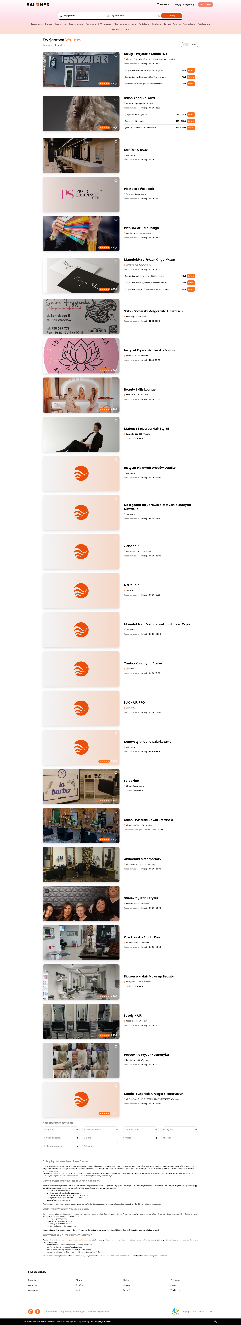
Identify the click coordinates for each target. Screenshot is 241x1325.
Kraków (79, 1285)
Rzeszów (32, 1280)
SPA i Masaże (104, 24)
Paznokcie (90, 24)
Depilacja (156, 24)
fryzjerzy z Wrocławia (62, 1173)
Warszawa (33, 1290)
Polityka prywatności (99, 1311)
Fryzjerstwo (37, 24)
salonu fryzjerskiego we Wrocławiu (76, 1240)
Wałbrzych (175, 1290)
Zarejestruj (188, 4)
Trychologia (189, 24)
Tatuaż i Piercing (172, 24)
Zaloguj (177, 4)
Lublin (78, 1290)
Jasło (173, 1285)
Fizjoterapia (204, 24)
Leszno (126, 1285)
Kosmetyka (60, 24)
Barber (48, 24)
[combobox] (84, 15)
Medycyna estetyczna (125, 24)
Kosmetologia (76, 24)
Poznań (126, 1290)
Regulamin (51, 1311)
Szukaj (172, 15)
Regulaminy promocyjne (72, 1311)
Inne (127, 29)
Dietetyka (117, 29)
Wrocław (32, 1285)
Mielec (126, 1280)
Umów (191, 70)
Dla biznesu (205, 4)
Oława (79, 1280)
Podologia (144, 24)
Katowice (175, 1280)
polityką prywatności (101, 1321)
